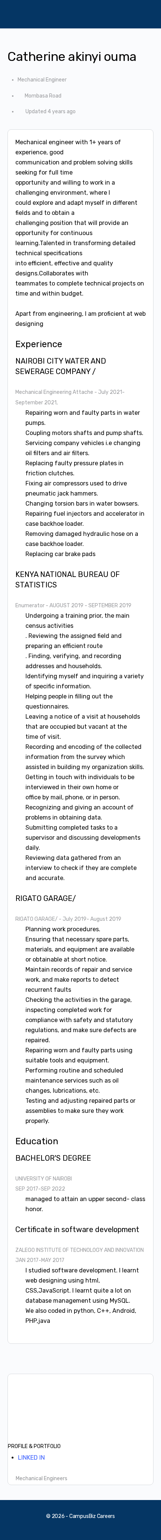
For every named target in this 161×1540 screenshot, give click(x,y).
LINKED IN (31, 1457)
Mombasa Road (43, 96)
